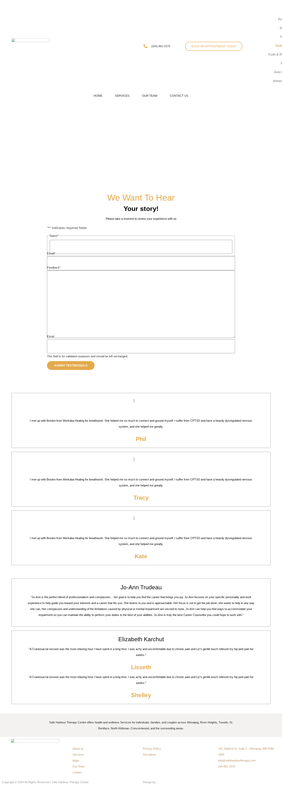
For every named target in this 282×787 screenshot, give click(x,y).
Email (51, 253)
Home (98, 95)
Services (122, 95)
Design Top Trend (168, 782)
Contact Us (179, 95)
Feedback (54, 267)
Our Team (149, 95)
